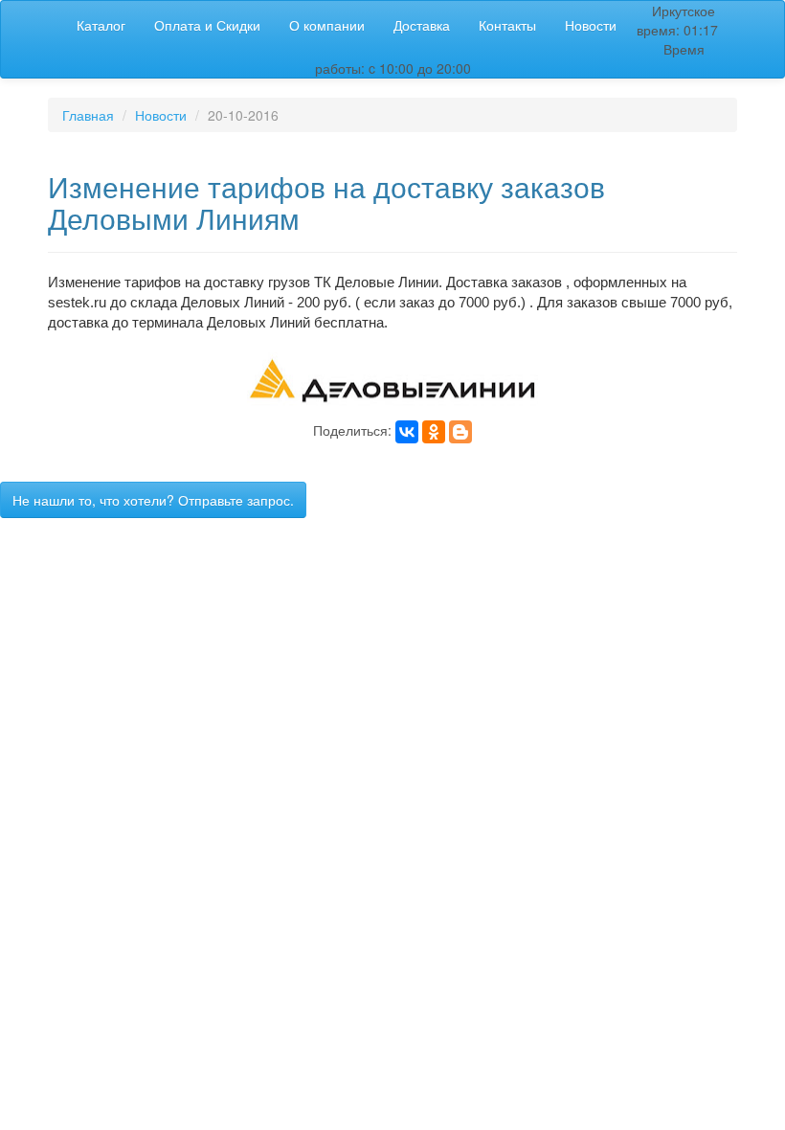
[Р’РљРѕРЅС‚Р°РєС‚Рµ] (406, 431)
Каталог (101, 24)
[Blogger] (460, 431)
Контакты (507, 24)
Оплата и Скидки (207, 24)
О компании (327, 24)
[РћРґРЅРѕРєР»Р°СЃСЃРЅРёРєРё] (433, 431)
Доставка (421, 24)
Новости (591, 24)
